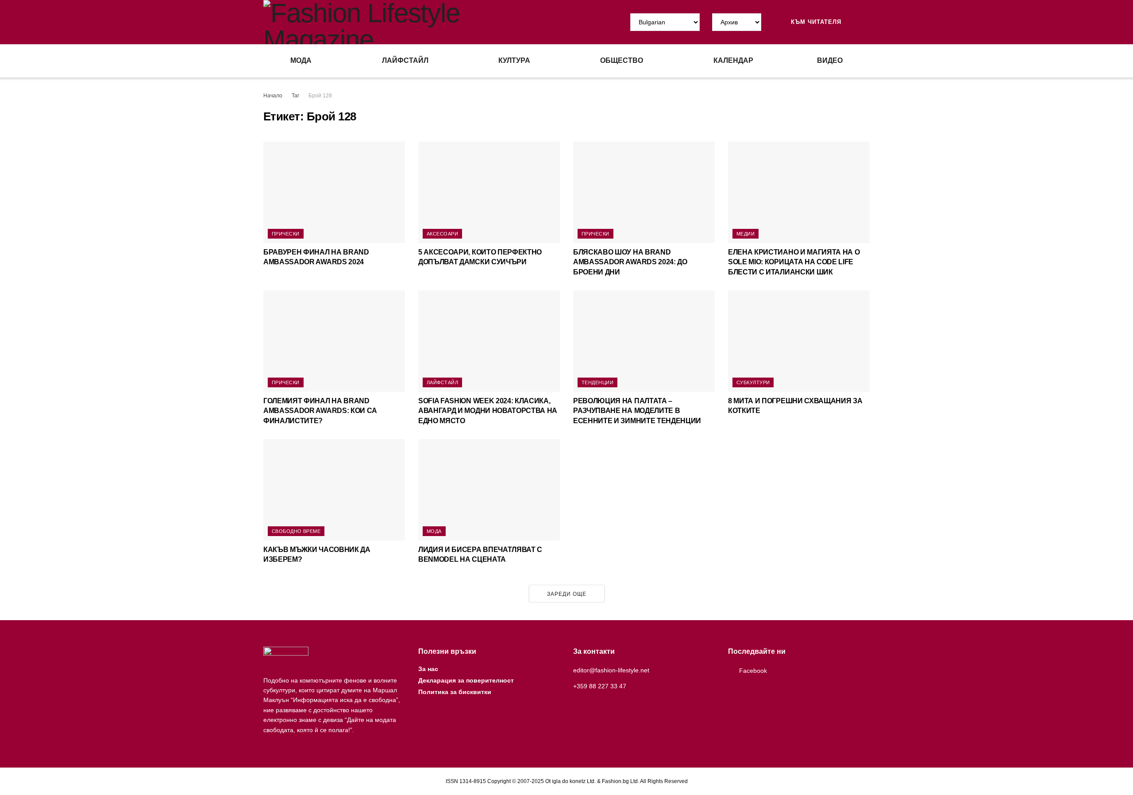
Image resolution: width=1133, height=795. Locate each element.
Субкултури (753, 382)
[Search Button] (866, 22)
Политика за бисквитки (454, 691)
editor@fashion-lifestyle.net (611, 670)
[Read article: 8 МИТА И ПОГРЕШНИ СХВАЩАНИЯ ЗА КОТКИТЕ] (799, 341)
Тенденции (597, 382)
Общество (621, 60)
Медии (745, 233)
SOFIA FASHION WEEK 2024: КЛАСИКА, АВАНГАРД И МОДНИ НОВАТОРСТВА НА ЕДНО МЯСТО (487, 411)
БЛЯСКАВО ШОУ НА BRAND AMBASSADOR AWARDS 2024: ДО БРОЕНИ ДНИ (630, 262)
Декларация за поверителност (466, 680)
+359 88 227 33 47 (599, 686)
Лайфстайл (405, 60)
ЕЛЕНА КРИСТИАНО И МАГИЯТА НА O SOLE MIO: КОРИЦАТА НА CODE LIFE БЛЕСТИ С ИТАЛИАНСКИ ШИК (793, 262)
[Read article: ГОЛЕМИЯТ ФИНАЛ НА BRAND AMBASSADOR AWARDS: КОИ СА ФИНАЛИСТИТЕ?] (334, 341)
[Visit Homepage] (414, 22)
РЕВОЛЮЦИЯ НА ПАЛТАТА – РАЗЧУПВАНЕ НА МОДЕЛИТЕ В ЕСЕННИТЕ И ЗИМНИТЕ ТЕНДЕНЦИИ (637, 411)
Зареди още (566, 594)
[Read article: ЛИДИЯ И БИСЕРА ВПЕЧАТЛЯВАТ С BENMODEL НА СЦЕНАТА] (489, 489)
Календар (733, 60)
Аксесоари (442, 233)
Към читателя (815, 22)
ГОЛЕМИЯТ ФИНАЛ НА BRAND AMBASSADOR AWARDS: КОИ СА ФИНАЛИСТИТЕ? (320, 411)
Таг (295, 96)
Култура (514, 60)
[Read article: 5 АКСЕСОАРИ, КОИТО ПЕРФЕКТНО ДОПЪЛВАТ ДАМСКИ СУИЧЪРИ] (489, 192)
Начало (272, 96)
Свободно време (296, 531)
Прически (286, 233)
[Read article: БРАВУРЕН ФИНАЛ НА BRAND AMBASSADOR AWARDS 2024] (334, 192)
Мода (301, 60)
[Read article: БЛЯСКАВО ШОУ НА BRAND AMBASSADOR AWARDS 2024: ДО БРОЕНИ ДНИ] (644, 192)
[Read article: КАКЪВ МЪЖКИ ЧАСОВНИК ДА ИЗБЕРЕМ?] (334, 489)
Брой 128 (320, 96)
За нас (428, 668)
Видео (830, 60)
